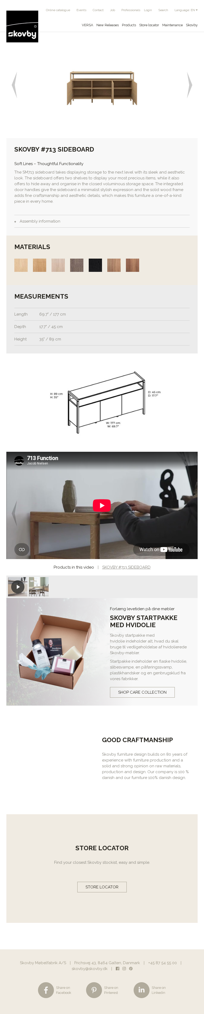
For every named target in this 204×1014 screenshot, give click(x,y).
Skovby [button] (192, 25)
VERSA (87, 25)
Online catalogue (58, 10)
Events (81, 10)
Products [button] (129, 25)
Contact (98, 10)
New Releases (107, 25)
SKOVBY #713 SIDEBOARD (126, 567)
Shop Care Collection (142, 692)
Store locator (149, 25)
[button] (16, 85)
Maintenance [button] (172, 25)
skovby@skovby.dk (90, 968)
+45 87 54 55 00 (162, 962)
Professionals (130, 10)
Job (112, 10)
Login (148, 10)
